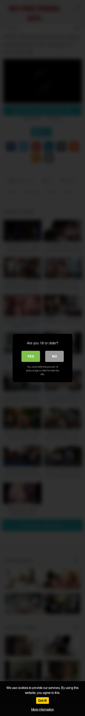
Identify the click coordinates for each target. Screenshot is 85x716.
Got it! (42, 700)
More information (42, 709)
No (54, 356)
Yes (30, 356)
